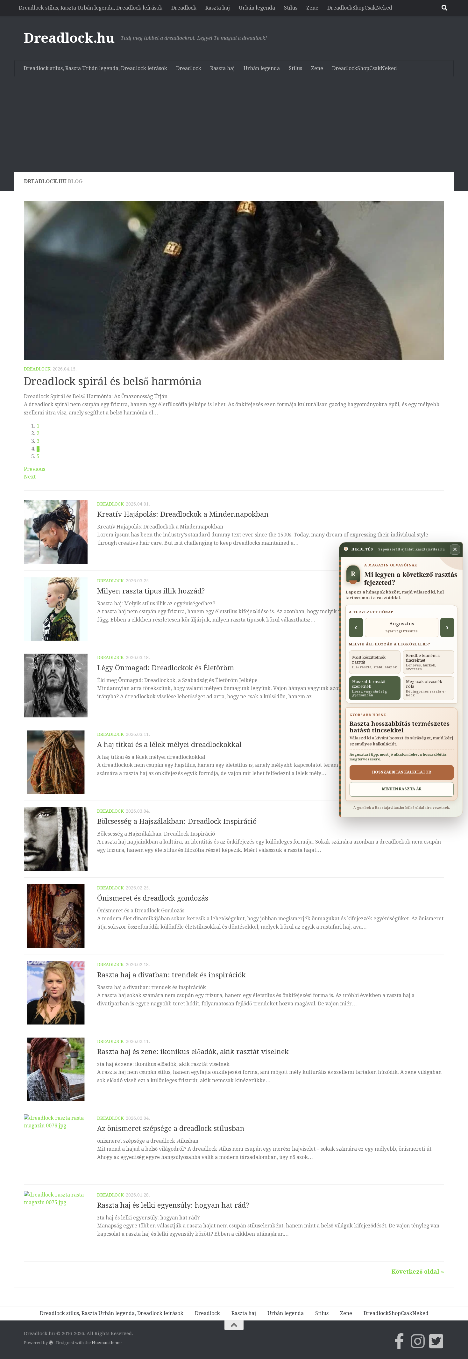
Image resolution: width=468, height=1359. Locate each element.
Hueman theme (107, 1342)
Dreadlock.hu (69, 38)
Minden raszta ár (402, 789)
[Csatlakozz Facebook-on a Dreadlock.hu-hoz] (399, 1341)
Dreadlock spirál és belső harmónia (113, 381)
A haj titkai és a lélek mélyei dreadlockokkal (169, 745)
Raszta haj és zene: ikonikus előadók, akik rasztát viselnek (193, 1052)
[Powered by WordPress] (51, 1343)
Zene (312, 8)
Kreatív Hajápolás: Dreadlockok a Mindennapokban (183, 514)
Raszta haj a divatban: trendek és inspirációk (171, 975)
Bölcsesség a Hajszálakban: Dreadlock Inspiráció (177, 821)
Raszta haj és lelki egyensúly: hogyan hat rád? (173, 1205)
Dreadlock (183, 8)
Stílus (290, 8)
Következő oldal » (418, 1271)
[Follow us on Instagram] (418, 1341)
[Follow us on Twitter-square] (436, 1341)
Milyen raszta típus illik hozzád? (151, 591)
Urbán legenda (257, 8)
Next (30, 477)
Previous (34, 469)
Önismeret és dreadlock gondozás (152, 898)
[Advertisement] (234, 124)
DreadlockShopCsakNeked (359, 8)
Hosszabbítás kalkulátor (401, 772)
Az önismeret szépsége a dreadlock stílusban (171, 1128)
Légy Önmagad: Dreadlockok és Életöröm (165, 668)
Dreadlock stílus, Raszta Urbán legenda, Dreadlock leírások (90, 8)
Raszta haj (217, 8)
